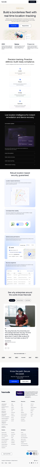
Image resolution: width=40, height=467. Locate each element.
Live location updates (9, 123)
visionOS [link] (12, 419)
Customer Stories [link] (23, 415)
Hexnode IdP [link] (3, 409)
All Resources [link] (23, 420)
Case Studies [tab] (27, 300)
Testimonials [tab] (12, 300)
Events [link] (22, 410)
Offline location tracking (10, 164)
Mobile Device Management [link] (4, 412)
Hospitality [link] (12, 442)
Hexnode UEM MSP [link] (5, 420)
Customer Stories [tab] (20, 300)
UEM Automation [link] (4, 434)
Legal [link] (31, 415)
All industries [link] (13, 444)
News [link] (31, 412)
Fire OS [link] (12, 417)
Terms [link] (2, 462)
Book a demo (25, 381)
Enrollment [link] (3, 437)
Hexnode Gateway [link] (4, 444)
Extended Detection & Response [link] (5, 407)
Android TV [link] (13, 415)
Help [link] (21, 405)
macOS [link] (12, 407)
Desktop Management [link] (5, 418)
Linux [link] (12, 410)
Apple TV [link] (12, 414)
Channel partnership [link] (24, 443)
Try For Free (32, 1)
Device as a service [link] (5, 424)
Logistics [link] (12, 439)
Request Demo (25, 25)
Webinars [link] (22, 412)
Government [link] (13, 434)
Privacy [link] (6, 462)
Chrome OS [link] (13, 412)
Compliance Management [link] (4, 427)
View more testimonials (19, 353)
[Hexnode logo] (4, 1)
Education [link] (12, 432)
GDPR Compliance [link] (33, 407)
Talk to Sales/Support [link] (24, 437)
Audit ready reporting (9, 160)
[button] (37, 2)
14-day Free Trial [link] (23, 434)
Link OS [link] (12, 420)
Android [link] (12, 405)
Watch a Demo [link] (23, 439)
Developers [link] (22, 419)
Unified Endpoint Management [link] (4, 405)
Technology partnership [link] (24, 445)
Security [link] (32, 405)
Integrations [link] (3, 447)
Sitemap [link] (32, 410)
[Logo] (6, 394)
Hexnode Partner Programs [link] (23, 441)
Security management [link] (5, 439)
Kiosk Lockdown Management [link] (4, 415)
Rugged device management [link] (4, 422)
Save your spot (27, 397)
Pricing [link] (22, 432)
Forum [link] (22, 407)
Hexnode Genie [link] (4, 432)
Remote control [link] (4, 442)
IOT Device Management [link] (5, 416)
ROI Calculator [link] (23, 417)
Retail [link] (12, 437)
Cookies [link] (9, 462)
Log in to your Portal (6, 453)
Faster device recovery (10, 157)
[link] (30, 463)
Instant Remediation (9, 153)
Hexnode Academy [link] (24, 414)
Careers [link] (32, 414)
